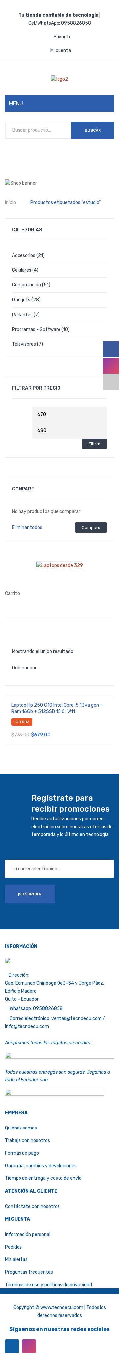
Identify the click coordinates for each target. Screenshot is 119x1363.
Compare (91, 527)
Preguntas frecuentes (29, 1272)
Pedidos (13, 1247)
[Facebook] (12, 1346)
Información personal (27, 1234)
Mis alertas (16, 1259)
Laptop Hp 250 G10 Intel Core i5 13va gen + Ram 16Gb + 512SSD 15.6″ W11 (57, 708)
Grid (17, 628)
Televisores (24, 344)
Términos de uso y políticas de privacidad (48, 1285)
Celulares (21, 270)
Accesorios (23, 255)
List (28, 628)
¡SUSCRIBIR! (30, 894)
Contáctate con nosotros (32, 1206)
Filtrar (94, 443)
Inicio (10, 202)
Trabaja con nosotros (27, 1140)
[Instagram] (29, 1346)
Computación (26, 285)
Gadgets (21, 300)
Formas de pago (22, 1153)
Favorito (63, 37)
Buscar (93, 130)
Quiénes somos (21, 1128)
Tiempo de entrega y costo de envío (43, 1178)
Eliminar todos (27, 527)
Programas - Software (36, 329)
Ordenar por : (25, 668)
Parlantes (22, 315)
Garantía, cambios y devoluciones (41, 1166)
